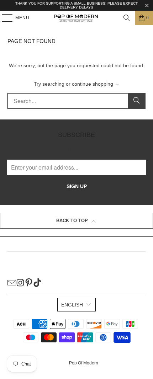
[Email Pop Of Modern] (11, 282)
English (72, 305)
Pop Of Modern (83, 363)
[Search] (126, 18)
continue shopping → (96, 84)
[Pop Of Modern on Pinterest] (29, 282)
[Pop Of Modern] (76, 18)
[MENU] (3, 18)
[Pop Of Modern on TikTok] (37, 282)
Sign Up (77, 186)
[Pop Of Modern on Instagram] (20, 282)
